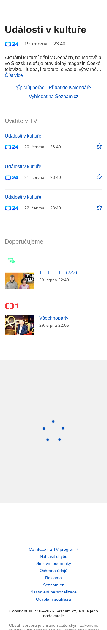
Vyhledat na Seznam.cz (53, 96)
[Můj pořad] (99, 146)
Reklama (53, 577)
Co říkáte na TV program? (53, 549)
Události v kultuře (23, 135)
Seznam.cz (53, 584)
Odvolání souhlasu (53, 599)
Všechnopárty (53, 317)
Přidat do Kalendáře (70, 87)
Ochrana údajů (53, 570)
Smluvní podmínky (53, 563)
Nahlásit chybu (53, 556)
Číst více (14, 75)
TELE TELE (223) (58, 272)
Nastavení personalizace (53, 592)
